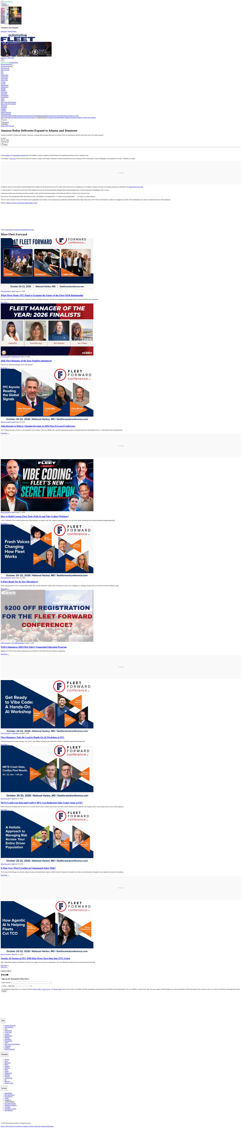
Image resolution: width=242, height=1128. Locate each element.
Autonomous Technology (12, 229)
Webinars (46, 116)
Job (63, 116)
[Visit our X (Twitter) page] (5, 975)
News (7, 116)
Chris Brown (15, 733)
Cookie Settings (41, 117)
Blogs (16, 116)
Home (2, 126)
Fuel (2, 71)
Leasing (3, 82)
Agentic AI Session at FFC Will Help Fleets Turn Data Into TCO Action (35, 958)
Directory (67, 116)
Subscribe (4, 31)
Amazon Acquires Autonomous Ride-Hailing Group (21, 203)
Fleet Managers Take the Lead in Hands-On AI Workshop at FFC (32, 737)
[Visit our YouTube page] (7, 975)
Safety (3, 99)
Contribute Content (81, 117)
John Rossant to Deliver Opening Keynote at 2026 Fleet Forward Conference (38, 426)
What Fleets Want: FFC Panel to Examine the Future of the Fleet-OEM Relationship (42, 295)
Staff (13, 291)
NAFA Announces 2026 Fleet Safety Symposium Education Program (34, 647)
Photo (30, 116)
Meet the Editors (13, 117)
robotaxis (7, 155)
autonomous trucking (19, 155)
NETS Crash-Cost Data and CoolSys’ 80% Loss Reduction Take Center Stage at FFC (42, 802)
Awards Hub (58, 116)
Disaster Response (6, 64)
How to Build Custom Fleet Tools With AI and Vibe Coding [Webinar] (35, 516)
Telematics (4, 105)
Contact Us (33, 117)
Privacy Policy (5, 1126)
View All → (4, 967)
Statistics (20, 116)
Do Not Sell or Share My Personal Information (40, 1126)
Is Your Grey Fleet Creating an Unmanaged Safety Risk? (28, 868)
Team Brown (22, 117)
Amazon (22, 229)
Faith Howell (15, 356)
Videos (19, 1)
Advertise (73, 117)
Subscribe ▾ (5, 5)
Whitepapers (40, 116)
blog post (13, 158)
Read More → (5, 302)
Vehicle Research (6, 112)
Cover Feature (8, 1)
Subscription (4, 117)
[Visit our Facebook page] (2, 975)
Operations (4, 92)
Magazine (12, 116)
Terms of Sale (21, 1126)
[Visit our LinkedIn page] (4, 975)
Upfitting (3, 109)
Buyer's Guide (74, 116)
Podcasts (52, 116)
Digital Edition (12, 31)
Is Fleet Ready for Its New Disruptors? (19, 581)
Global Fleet (4, 75)
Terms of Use (13, 1126)
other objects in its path (136, 187)
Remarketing (4, 95)
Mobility (3, 88)
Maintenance (4, 85)
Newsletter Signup (52, 117)
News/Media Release (18, 643)
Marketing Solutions (64, 117)
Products (26, 116)
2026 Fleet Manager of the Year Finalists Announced (26, 360)
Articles (14, 1)
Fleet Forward (5, 68)
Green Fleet (4, 78)
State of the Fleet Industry (8, 102)
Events (28, 117)
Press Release (91, 117)
